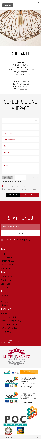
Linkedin (5, 305)
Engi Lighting (8, 280)
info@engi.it (7, 331)
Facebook (6, 296)
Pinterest (5, 302)
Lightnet (5, 284)
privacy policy (23, 240)
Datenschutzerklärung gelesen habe (19, 189)
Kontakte (5, 268)
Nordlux (5, 287)
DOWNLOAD (7, 265)
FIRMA (4, 254)
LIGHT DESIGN (8, 261)
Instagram (6, 299)
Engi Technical (8, 276)
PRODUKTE (7, 257)
